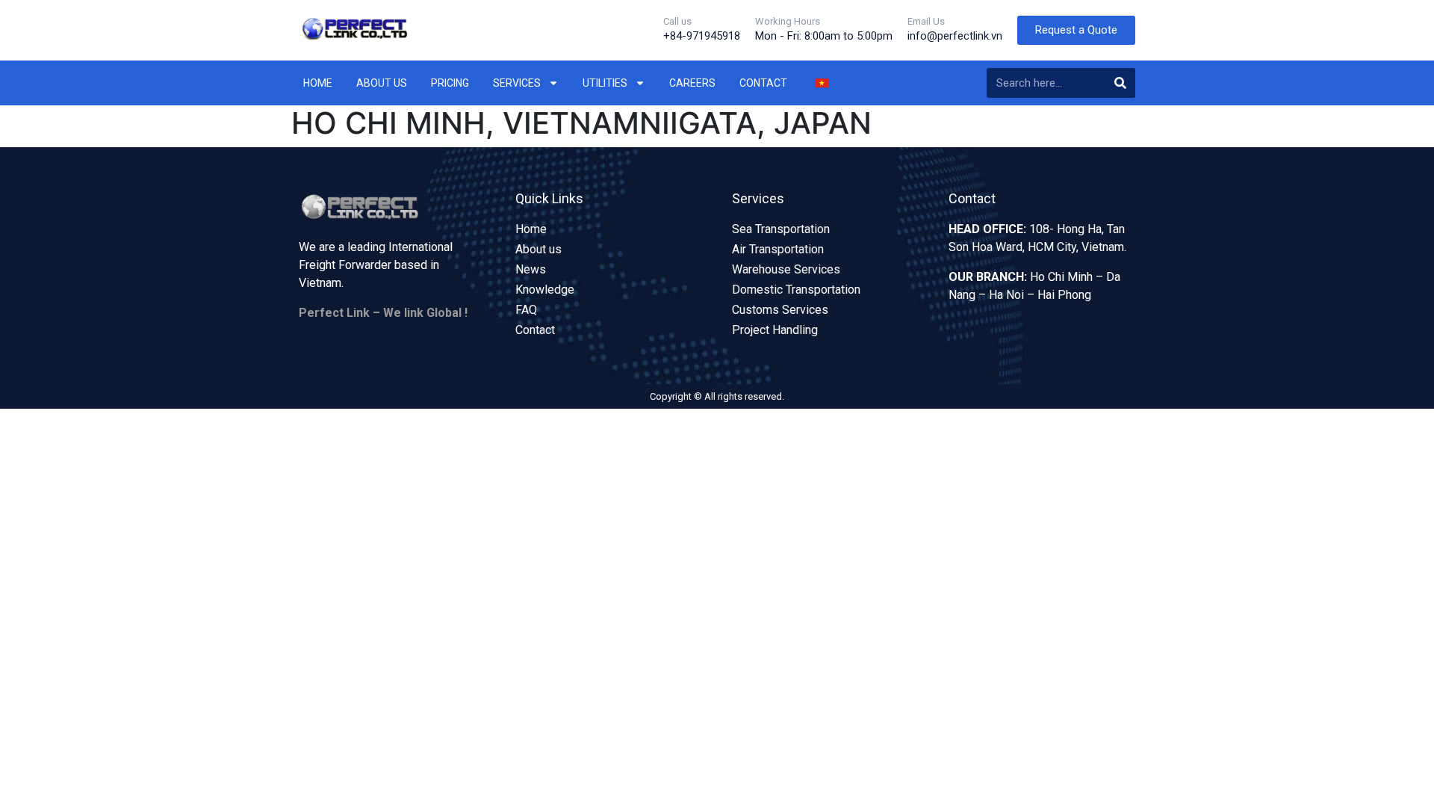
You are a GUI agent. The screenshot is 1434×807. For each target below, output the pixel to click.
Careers (692, 83)
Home (317, 83)
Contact (763, 83)
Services (517, 83)
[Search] (1120, 83)
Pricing (450, 83)
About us (381, 83)
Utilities (605, 83)
